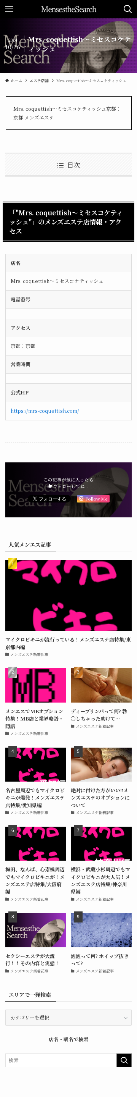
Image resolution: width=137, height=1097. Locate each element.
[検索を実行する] (124, 1060)
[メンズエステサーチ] (69, 9)
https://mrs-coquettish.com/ (45, 410)
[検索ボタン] (128, 9)
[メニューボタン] (9, 9)
